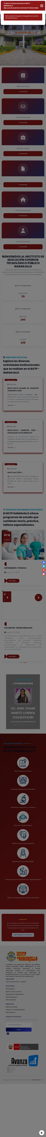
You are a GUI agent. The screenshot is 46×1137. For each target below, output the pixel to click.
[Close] (41, 5)
